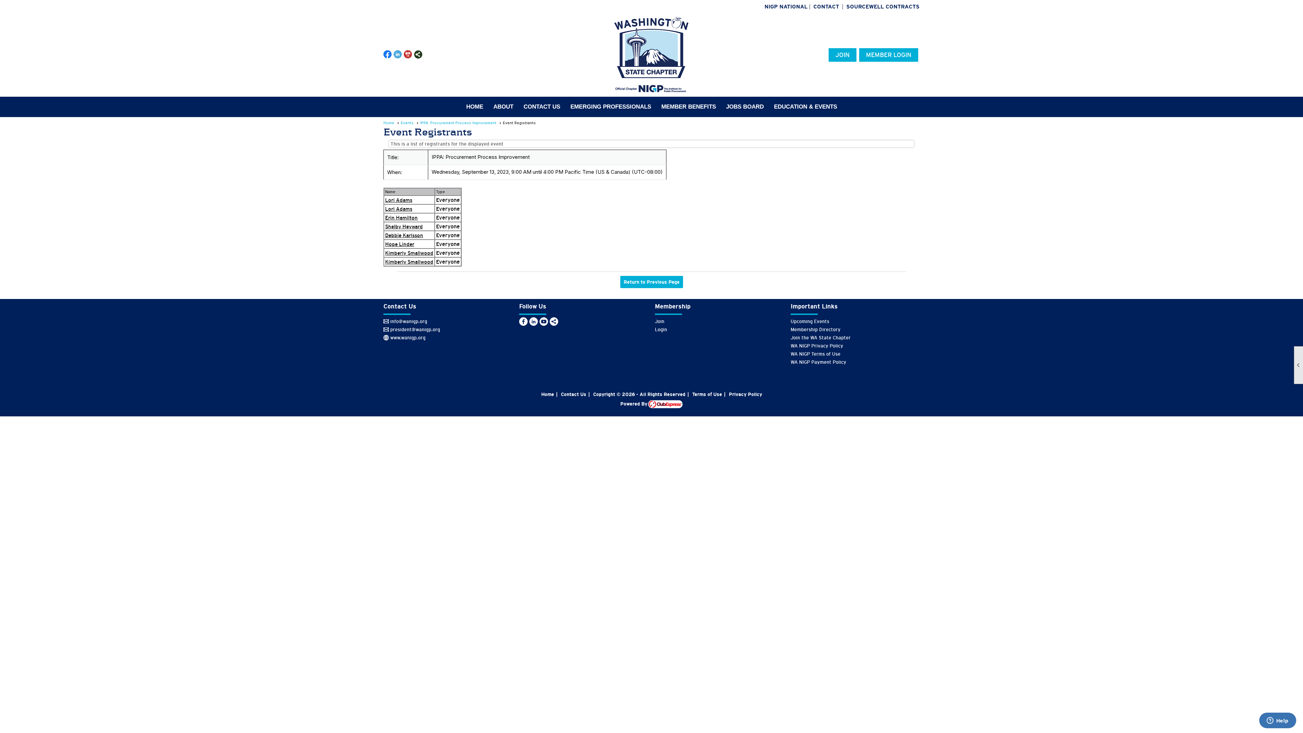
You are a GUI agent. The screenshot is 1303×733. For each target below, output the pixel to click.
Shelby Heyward (404, 226)
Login (661, 329)
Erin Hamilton (401, 218)
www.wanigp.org (408, 337)
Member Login (888, 55)
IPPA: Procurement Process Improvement (458, 122)
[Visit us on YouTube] (408, 54)
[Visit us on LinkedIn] (398, 54)
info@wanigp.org (408, 321)
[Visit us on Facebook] (387, 54)
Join (842, 55)
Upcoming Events (810, 321)
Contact (826, 6)
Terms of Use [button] (707, 394)
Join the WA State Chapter (821, 337)
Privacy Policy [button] (745, 394)
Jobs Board (745, 107)
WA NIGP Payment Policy (818, 362)
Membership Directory (816, 329)
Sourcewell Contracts (883, 6)
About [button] (503, 107)
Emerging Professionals (610, 107)
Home (474, 107)
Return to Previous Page (652, 282)
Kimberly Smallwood (409, 253)
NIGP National (786, 6)
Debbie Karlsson (404, 235)
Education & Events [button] (805, 107)
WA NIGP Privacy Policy (817, 346)
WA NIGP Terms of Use (816, 354)
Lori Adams (398, 200)
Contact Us (542, 107)
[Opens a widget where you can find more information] (1277, 721)
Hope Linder (399, 244)
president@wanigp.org (415, 329)
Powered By (634, 404)
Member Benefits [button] (688, 107)
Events (407, 122)
